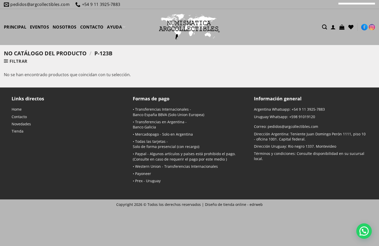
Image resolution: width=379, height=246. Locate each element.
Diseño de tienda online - (234, 204)
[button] (341, 27)
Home (17, 109)
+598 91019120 (302, 116)
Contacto (19, 116)
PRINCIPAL (15, 27)
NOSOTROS (65, 27)
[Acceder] (333, 27)
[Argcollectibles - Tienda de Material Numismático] (189, 27)
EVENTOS (39, 27)
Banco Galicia (144, 127)
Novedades (21, 123)
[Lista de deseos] (350, 27)
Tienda (17, 131)
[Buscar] (324, 26)
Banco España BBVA (150, 114)
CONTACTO (92, 27)
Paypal (140, 153)
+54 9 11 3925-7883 (308, 109)
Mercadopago (147, 134)
